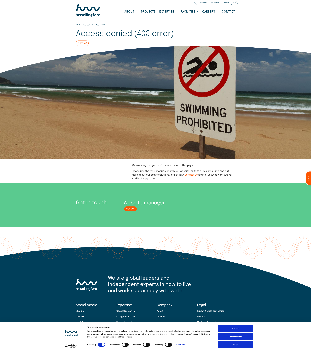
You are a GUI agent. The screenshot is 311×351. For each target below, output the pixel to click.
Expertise (166, 11)
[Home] (88, 11)
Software (215, 2)
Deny (235, 344)
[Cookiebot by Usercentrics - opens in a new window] (71, 346)
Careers (208, 11)
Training (226, 2)
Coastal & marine (125, 311)
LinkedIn (80, 317)
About (129, 11)
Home (78, 25)
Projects (148, 11)
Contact (228, 11)
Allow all (235, 329)
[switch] (125, 345)
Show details (181, 345)
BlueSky (80, 311)
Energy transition (125, 317)
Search (237, 2)
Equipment (203, 2)
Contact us (191, 175)
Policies (201, 317)
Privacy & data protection (211, 311)
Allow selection (235, 337)
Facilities (188, 11)
